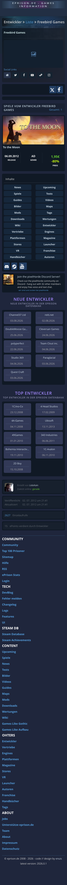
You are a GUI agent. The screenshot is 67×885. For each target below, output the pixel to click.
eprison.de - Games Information (33, 5)
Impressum (10, 843)
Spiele (17, 193)
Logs (5, 610)
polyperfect (17, 343)
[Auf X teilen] (52, 89)
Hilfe (5, 563)
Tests (49, 193)
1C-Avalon (49, 449)
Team (5, 831)
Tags (49, 212)
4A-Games (17, 420)
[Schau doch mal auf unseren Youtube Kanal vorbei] (23, 266)
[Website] (8, 75)
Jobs (5, 819)
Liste (30, 22)
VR (17, 250)
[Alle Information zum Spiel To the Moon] (33, 130)
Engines (49, 231)
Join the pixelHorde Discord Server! (38, 276)
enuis (59, 858)
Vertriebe (17, 231)
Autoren (49, 257)
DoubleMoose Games (17, 329)
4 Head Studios (49, 406)
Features (8, 616)
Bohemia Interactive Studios (21, 449)
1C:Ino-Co (17, 406)
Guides (17, 200)
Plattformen (17, 238)
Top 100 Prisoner (13, 551)
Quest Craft (17, 372)
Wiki (17, 225)
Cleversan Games (49, 329)
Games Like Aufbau (15, 729)
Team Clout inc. (49, 343)
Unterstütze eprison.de (18, 825)
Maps (49, 206)
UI (3, 622)
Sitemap (7, 557)
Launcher (49, 244)
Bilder (17, 206)
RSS (4, 569)
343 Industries (49, 435)
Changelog (9, 604)
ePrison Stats (11, 575)
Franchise (49, 250)
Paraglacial (49, 357)
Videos (49, 200)
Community (10, 545)
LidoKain (33, 485)
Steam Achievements (16, 640)
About (6, 837)
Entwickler (49, 225)
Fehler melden (12, 598)
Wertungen (49, 219)
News (17, 187)
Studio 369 (17, 357)
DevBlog (7, 592)
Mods (17, 212)
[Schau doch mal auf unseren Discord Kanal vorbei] (7, 266)
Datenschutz (10, 849)
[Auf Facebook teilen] (60, 89)
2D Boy (17, 463)
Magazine (49, 238)
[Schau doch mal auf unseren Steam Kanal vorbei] (14, 266)
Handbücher (17, 257)
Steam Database (13, 634)
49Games (17, 435)
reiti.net (49, 315)
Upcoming (49, 187)
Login (5, 581)
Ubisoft (49, 420)
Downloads (17, 219)
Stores (17, 244)
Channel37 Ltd (17, 315)
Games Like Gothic (14, 723)
